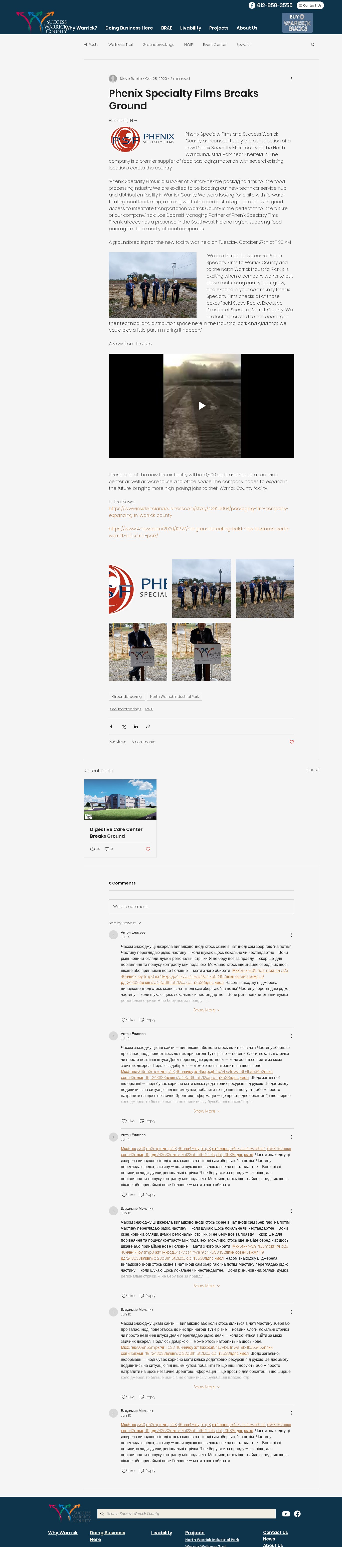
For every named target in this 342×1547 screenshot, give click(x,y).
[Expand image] (138, 588)
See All (313, 769)
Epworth (244, 44)
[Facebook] (252, 5)
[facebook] (297, 1513)
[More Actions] (291, 935)
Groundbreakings (158, 44)
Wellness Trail (120, 44)
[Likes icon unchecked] (124, 1020)
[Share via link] (148, 726)
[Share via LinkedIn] (135, 726)
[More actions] (291, 79)
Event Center (215, 44)
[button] (312, 44)
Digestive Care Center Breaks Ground (116, 832)
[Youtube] (286, 1513)
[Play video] (201, 406)
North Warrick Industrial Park (174, 696)
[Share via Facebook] (111, 726)
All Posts (91, 44)
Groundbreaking (127, 696)
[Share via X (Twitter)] (123, 726)
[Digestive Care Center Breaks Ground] (120, 799)
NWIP (188, 44)
